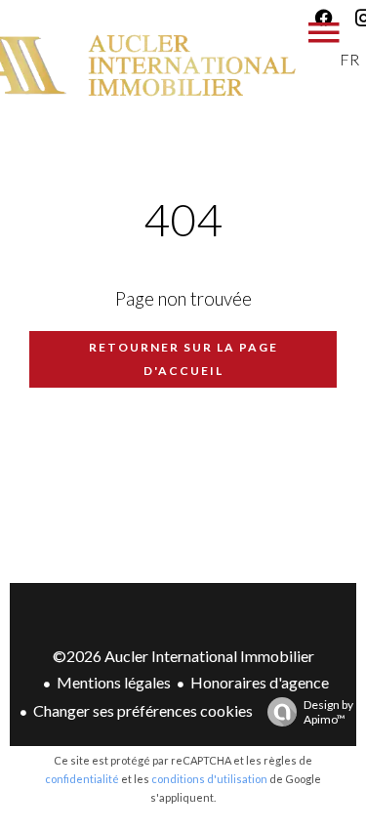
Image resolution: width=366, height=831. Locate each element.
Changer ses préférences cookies (143, 710)
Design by (328, 712)
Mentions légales (114, 682)
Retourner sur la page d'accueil (183, 359)
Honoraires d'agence (259, 682)
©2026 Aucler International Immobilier (183, 655)
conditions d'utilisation (209, 778)
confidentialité (82, 778)
